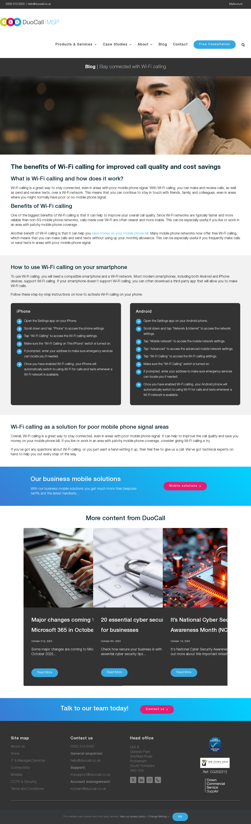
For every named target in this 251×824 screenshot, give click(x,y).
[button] (243, 44)
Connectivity (20, 768)
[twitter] (133, 780)
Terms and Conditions (27, 789)
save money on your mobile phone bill (120, 233)
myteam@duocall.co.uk (88, 789)
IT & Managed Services (28, 761)
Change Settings (158, 817)
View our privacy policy (132, 817)
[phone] (158, 780)
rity (24, 782)
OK (180, 817)
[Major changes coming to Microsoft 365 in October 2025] (73, 568)
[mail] (149, 780)
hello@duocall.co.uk (39, 4)
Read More (44, 672)
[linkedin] (141, 780)
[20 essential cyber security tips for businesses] (143, 568)
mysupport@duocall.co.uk (90, 775)
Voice (15, 754)
